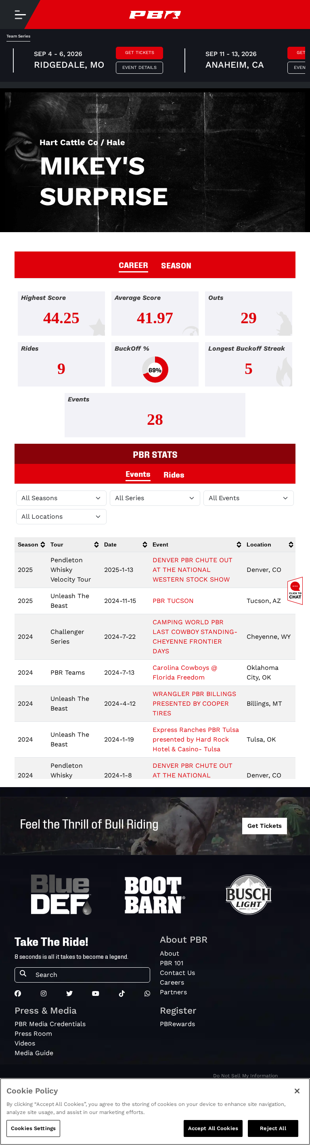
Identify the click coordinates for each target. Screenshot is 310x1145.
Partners (173, 992)
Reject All (273, 1128)
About (169, 953)
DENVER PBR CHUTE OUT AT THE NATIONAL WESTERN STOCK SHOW (192, 569)
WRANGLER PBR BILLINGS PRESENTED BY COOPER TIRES (194, 703)
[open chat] (296, 591)
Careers (172, 982)
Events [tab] (138, 473)
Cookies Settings (33, 1128)
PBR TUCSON (173, 601)
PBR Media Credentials (50, 1024)
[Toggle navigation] (20, 14)
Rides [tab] (173, 474)
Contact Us (177, 973)
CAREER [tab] (133, 264)
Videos (25, 1043)
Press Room (33, 1033)
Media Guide (34, 1053)
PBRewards (177, 1024)
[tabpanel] (155, 367)
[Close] (297, 1091)
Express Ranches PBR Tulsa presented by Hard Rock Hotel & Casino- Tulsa (196, 739)
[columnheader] (31, 544)
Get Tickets (139, 52)
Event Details (139, 67)
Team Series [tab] (18, 36)
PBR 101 (171, 963)
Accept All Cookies (213, 1128)
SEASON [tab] (176, 265)
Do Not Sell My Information (245, 1076)
